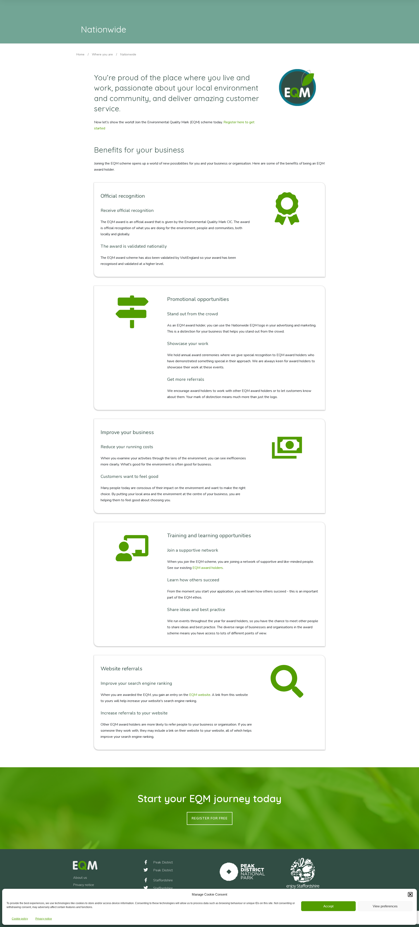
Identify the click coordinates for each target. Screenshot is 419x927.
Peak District (163, 862)
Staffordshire (163, 880)
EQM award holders (207, 567)
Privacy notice (43, 918)
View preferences (385, 906)
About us (80, 877)
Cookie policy (20, 918)
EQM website (199, 694)
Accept (328, 906)
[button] (410, 894)
